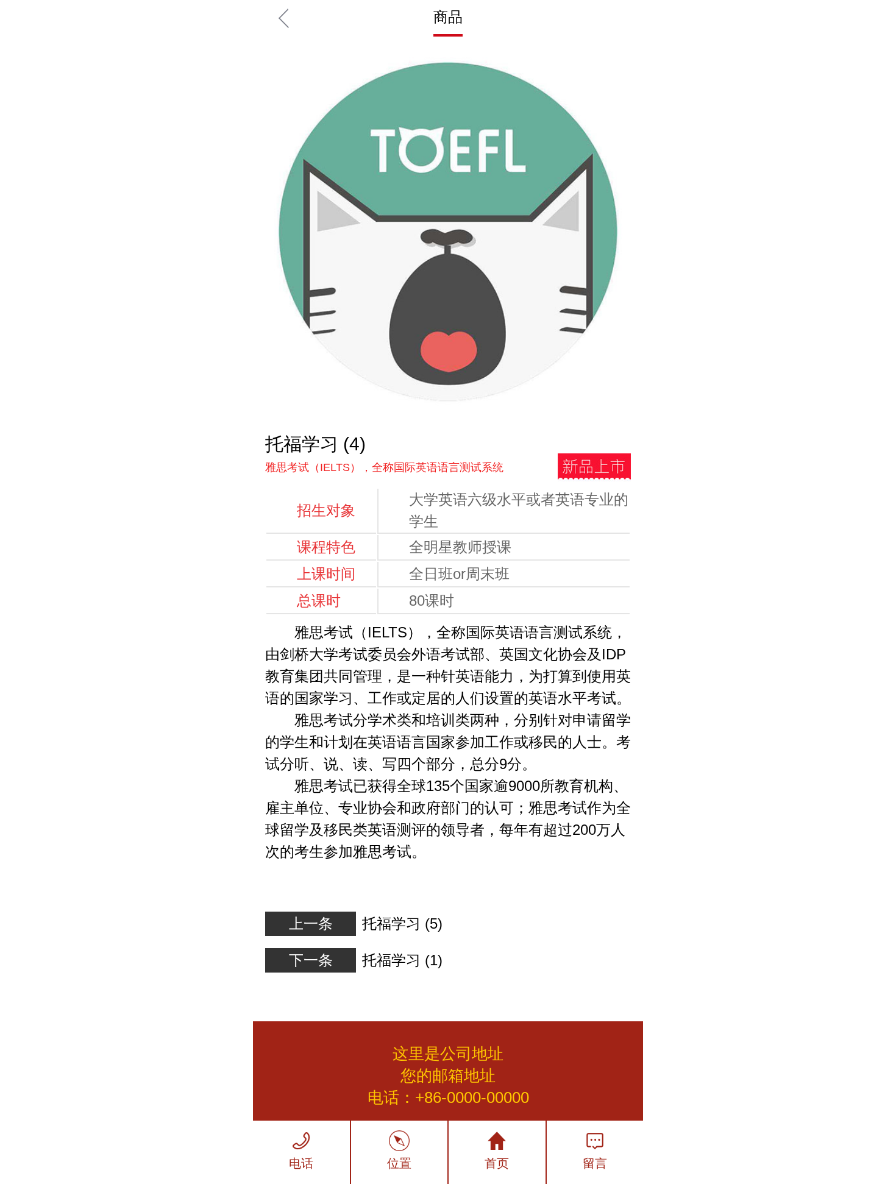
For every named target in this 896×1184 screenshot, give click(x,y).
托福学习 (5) (402, 923)
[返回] (283, 18)
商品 (448, 17)
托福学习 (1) (402, 960)
